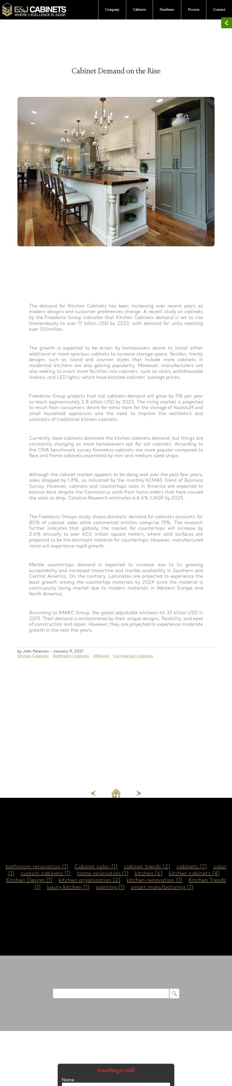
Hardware (167, 9)
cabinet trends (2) (147, 866)
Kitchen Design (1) (29, 880)
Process (193, 9)
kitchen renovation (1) (154, 880)
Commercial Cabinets (133, 656)
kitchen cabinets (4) (194, 873)
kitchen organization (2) (89, 880)
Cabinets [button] (139, 9)
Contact (219, 9)
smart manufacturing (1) (162, 887)
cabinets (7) (191, 866)
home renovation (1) (102, 873)
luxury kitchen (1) (68, 887)
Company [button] (112, 9)
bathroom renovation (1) (37, 866)
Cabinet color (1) (96, 866)
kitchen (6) (148, 873)
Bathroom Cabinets (71, 656)
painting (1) (110, 887)
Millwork (101, 656)
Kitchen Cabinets (33, 656)
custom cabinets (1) (46, 873)
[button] (93, 792)
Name (68, 1079)
